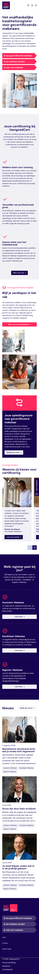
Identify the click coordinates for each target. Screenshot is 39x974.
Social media (6, 949)
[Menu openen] (36, 5)
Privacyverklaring (9, 962)
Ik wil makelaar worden (14, 61)
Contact (5, 943)
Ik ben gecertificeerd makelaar (18, 55)
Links (4, 937)
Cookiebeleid (7, 969)
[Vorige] (30, 547)
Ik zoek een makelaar (13, 67)
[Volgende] (34, 547)
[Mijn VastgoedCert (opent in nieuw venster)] (28, 5)
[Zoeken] (32, 5)
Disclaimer (6, 966)
